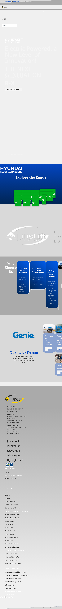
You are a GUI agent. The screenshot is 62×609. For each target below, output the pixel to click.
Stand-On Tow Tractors (12, 544)
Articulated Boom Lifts (12, 557)
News (6, 492)
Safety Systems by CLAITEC (13, 578)
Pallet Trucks (9, 528)
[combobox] (9, 25)
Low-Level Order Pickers (12, 547)
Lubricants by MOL (10, 585)
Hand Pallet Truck (10, 588)
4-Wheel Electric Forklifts (12, 518)
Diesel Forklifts (9, 521)
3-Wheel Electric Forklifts (12, 515)
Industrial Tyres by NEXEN (13, 582)
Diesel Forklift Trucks (28, 196)
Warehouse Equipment (47, 195)
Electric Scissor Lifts (11, 554)
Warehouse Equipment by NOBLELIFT (16, 575)
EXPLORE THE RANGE (13, 89)
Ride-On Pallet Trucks (11, 531)
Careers (7, 495)
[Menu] (39, 11)
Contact (7, 498)
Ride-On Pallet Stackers (12, 537)
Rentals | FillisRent (10, 478)
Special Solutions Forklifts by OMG (15, 572)
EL (2, 19)
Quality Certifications (11, 505)
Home (7, 472)
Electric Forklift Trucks (20, 196)
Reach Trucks (9, 540)
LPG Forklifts (9, 524)
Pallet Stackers (9, 534)
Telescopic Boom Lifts (11, 560)
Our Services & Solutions (12, 508)
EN (5, 19)
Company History (10, 501)
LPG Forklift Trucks (35, 196)
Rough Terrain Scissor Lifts (13, 563)
